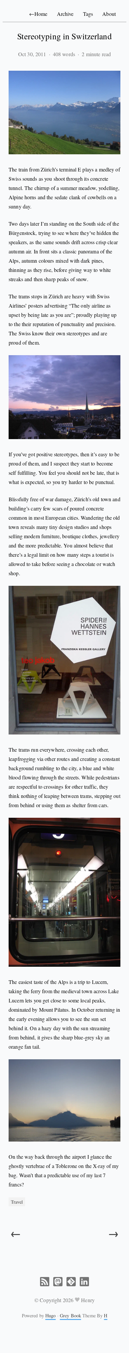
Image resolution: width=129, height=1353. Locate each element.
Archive (65, 13)
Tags (88, 13)
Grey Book (70, 1315)
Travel (17, 1202)
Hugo (50, 1315)
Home (38, 13)
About (109, 13)
